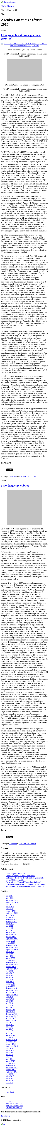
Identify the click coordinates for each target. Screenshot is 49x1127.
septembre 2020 (12, 949)
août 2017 (9, 1022)
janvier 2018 (10, 1012)
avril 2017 (9, 1031)
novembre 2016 (11, 1042)
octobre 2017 (11, 1018)
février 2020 (10, 958)
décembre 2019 (11, 962)
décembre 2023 (11, 919)
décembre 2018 (11, 988)
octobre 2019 (11, 967)
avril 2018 (9, 1005)
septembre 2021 (12, 939)
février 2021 (10, 941)
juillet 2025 (10, 907)
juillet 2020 (10, 952)
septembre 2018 (12, 995)
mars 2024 (10, 915)
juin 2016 (9, 1053)
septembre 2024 (12, 913)
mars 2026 (10, 898)
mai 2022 (9, 926)
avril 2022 (9, 928)
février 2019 (10, 984)
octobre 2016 (11, 1044)
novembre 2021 (11, 934)
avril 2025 (9, 909)
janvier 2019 (10, 986)
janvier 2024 (10, 917)
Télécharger (5, 1116)
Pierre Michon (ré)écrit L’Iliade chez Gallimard (23, 882)
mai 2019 (9, 977)
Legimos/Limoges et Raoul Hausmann (20, 876)
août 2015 (9, 1074)
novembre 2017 (11, 1016)
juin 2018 (9, 1001)
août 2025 (9, 904)
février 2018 (10, 1010)
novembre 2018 (11, 990)
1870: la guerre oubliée (15, 485)
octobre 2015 (11, 1070)
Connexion (10, 1101)
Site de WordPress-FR (14, 1108)
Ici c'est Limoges (7, 6)
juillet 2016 (10, 1050)
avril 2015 (9, 1083)
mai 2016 (9, 1055)
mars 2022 (10, 930)
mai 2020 (9, 954)
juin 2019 (9, 975)
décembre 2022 (11, 922)
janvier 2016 (10, 1063)
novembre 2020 (11, 947)
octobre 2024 (11, 911)
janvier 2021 (10, 943)
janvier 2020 (10, 960)
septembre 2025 (12, 902)
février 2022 (10, 932)
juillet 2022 (10, 924)
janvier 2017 (10, 1037)
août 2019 (9, 971)
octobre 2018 (11, 992)
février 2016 (10, 1061)
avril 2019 (9, 980)
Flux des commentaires (14, 1106)
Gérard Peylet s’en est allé (15, 874)
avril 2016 (9, 1057)
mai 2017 (9, 1029)
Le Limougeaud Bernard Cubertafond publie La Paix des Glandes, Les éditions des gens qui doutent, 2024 (26, 885)
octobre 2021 (11, 937)
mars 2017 (10, 1033)
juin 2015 (9, 1078)
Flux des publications (14, 1103)
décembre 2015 (11, 1065)
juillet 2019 (10, 973)
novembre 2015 (11, 1068)
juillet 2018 (10, 999)
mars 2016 (10, 1059)
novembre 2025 (11, 900)
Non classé (10, 1092)
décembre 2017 (11, 1014)
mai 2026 (9, 896)
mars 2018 (10, 1007)
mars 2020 (10, 956)
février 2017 (10, 1035)
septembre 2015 (12, 1072)
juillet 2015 (10, 1076)
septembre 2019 (12, 969)
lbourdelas (13, 476)
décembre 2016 (11, 1040)
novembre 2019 (11, 965)
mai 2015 (9, 1080)
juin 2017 (9, 1027)
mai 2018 (9, 1003)
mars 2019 (10, 982)
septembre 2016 (12, 1046)
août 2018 (9, 997)
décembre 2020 (11, 945)
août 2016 (9, 1048)
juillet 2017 (10, 1025)
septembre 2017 (12, 1020)
